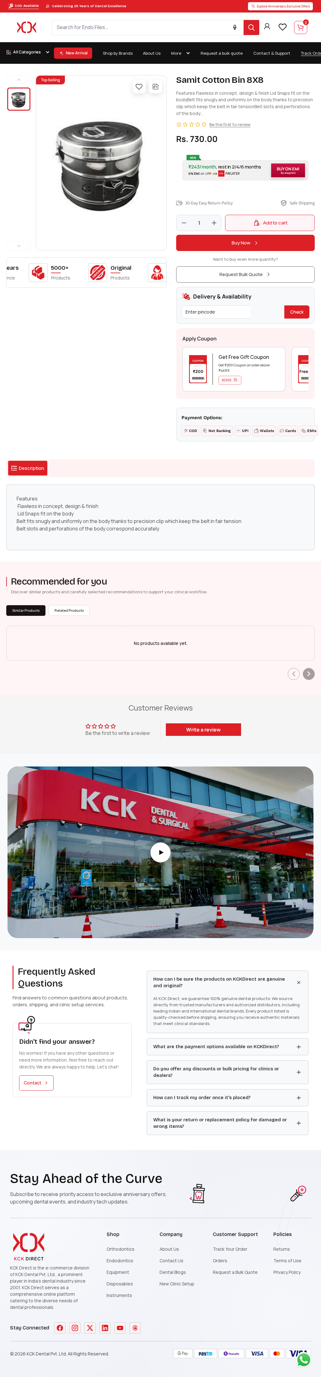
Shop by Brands (118, 53)
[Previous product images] (18, 79)
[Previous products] (294, 674)
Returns (281, 1249)
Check (296, 312)
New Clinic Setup (177, 1284)
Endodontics (120, 1261)
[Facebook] (60, 1328)
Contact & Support (271, 53)
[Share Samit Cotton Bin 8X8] (155, 86)
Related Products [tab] (69, 610)
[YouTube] (120, 1328)
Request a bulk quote (222, 53)
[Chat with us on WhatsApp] (305, 1361)
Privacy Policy (287, 1272)
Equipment (118, 1272)
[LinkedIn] (105, 1328)
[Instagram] (75, 1328)
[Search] (251, 27)
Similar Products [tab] (25, 610)
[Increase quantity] (214, 223)
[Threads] (135, 1328)
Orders (220, 1261)
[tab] (27, 468)
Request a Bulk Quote (235, 1272)
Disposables (120, 1284)
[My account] (267, 28)
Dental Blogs (173, 1272)
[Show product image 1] (18, 99)
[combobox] (148, 27)
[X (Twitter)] (90, 1328)
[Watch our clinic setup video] (160, 852)
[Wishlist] (282, 26)
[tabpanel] (160, 517)
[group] (101, 162)
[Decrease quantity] (184, 223)
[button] (245, 170)
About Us (151, 53)
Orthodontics (120, 1249)
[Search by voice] (234, 27)
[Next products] (309, 674)
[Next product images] (18, 246)
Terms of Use (287, 1261)
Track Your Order (230, 1249)
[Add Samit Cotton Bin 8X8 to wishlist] (139, 86)
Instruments (119, 1295)
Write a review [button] (203, 729)
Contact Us (171, 1261)
